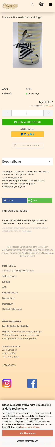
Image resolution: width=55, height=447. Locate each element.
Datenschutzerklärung (29, 427)
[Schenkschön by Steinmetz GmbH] (9, 6)
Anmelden (26, 231)
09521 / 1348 (12, 356)
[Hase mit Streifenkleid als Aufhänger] (27, 45)
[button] (14, 200)
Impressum (7, 304)
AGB (4, 287)
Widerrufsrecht (9, 276)
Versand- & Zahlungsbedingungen (18, 270)
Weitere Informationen (27, 441)
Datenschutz (8, 298)
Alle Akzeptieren (28, 433)
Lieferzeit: (7, 93)
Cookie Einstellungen (12, 309)
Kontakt (6, 282)
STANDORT (9, 365)
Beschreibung (11, 161)
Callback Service (10, 293)
